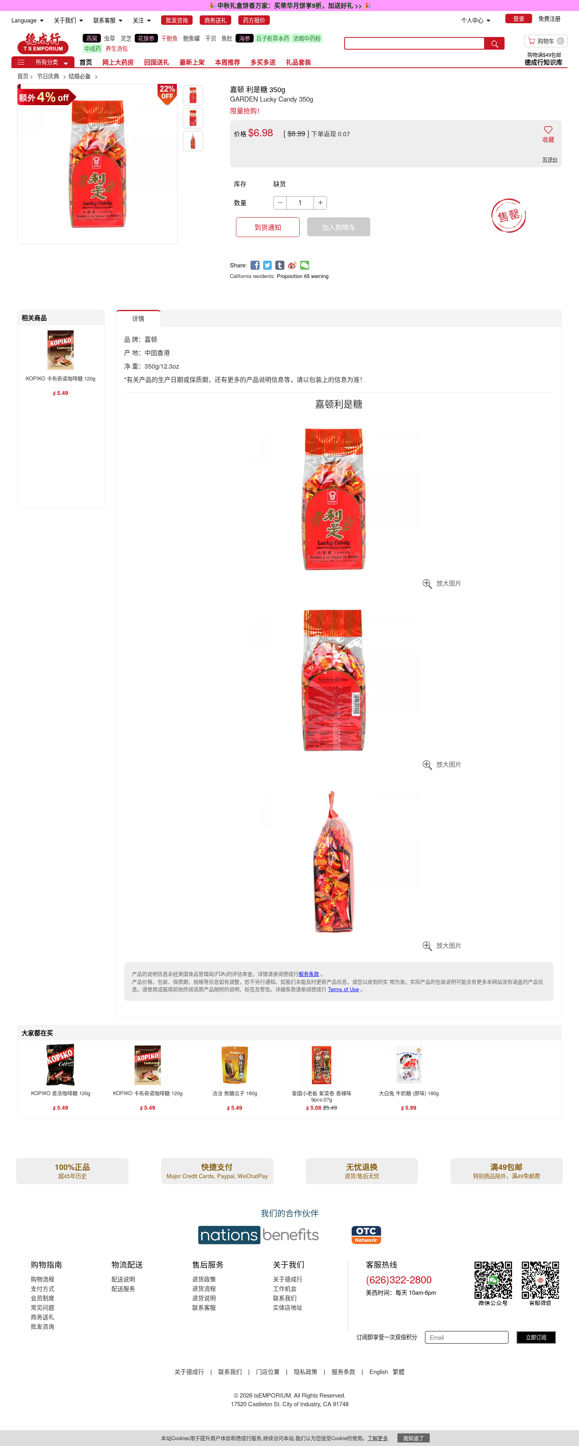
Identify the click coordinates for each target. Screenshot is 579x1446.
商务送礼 (42, 1317)
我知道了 (413, 1438)
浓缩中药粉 (307, 38)
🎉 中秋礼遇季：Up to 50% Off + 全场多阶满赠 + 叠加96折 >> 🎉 (289, 5)
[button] (65, 63)
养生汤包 (117, 48)
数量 (240, 202)
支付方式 (42, 1288)
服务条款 (309, 973)
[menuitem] (42, 21)
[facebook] (255, 265)
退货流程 (204, 1288)
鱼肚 (226, 38)
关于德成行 (287, 1279)
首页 (86, 62)
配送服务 (123, 1288)
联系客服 (204, 1307)
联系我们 (285, 1298)
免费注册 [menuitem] (549, 18)
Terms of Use (343, 989)
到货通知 (267, 227)
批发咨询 (42, 1326)
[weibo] (292, 265)
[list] (207, 43)
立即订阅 (536, 1337)
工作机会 (285, 1288)
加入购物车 (339, 227)
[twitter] (267, 265)
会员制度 (42, 1298)
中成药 (92, 48)
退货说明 (204, 1298)
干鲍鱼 (169, 38)
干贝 (210, 38)
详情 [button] (138, 318)
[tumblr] (279, 265)
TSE (42, 43)
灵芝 (126, 38)
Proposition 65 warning (302, 276)
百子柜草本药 (272, 38)
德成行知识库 (543, 62)
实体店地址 (287, 1307)
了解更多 (377, 1438)
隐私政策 (305, 1371)
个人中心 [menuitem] (472, 20)
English (379, 1371)
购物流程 (42, 1279)
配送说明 (123, 1279)
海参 (244, 38)
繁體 (399, 1371)
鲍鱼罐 (191, 38)
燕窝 (91, 38)
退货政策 (204, 1279)
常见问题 (42, 1307)
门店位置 (268, 1371)
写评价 (550, 159)
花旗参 (146, 38)
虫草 (109, 38)
